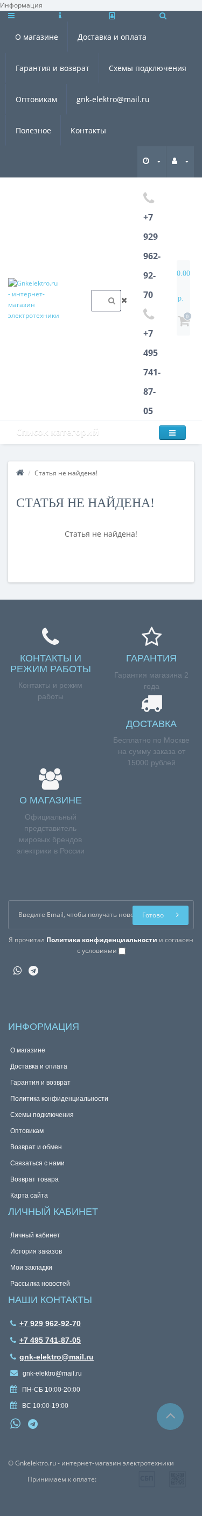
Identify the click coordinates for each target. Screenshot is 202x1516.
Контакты (88, 130)
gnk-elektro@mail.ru (113, 99)
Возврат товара (34, 1179)
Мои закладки (31, 1267)
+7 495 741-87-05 (50, 1340)
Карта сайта (29, 1195)
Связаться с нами (37, 1163)
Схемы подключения (147, 68)
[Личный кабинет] (180, 161)
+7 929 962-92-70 (50, 1323)
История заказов (36, 1251)
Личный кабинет (35, 1235)
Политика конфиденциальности (59, 1098)
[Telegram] (30, 967)
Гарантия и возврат (52, 68)
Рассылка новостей (40, 1283)
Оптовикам (36, 99)
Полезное (33, 130)
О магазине (36, 37)
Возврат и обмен (36, 1147)
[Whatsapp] (15, 967)
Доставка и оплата (112, 37)
